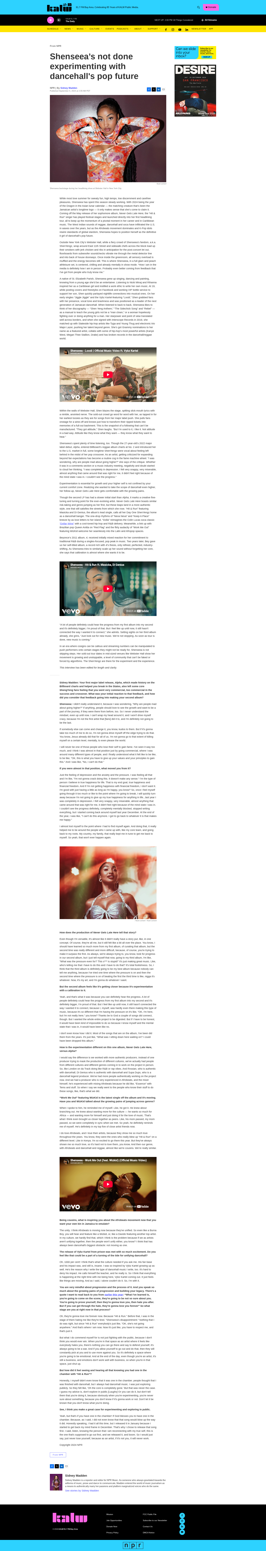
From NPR (55, 46)
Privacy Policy (112, 1533)
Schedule (53, 29)
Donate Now (111, 1527)
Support (153, 29)
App (211, 29)
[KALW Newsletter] (195, 52)
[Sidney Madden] (56, 1482)
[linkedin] (187, 29)
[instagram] (173, 29)
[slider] (63, 20)
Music (80, 29)
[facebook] (166, 29)
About (138, 29)
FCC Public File (149, 1514)
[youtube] (180, 29)
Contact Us (148, 1527)
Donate (212, 7)
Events (110, 29)
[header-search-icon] (198, 7)
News (68, 29)
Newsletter (199, 29)
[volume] (59, 20)
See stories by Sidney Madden (82, 1490)
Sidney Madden (68, 88)
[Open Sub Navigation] (61, 29)
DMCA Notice (148, 1533)
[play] (50, 20)
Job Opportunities (114, 1520)
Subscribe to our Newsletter (155, 1520)
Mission (109, 1514)
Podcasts (122, 29)
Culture (95, 29)
